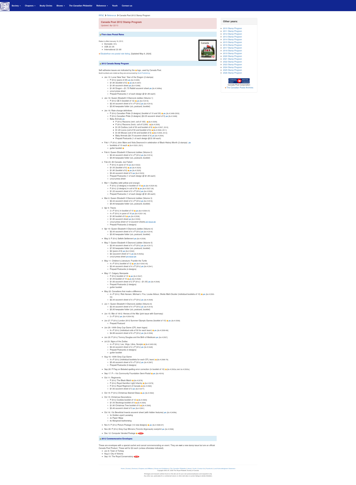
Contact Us (201, 468)
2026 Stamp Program (232, 72)
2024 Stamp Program (232, 67)
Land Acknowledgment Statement (224, 468)
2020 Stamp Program (232, 56)
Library (189, 468)
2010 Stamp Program (232, 28)
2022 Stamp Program (232, 61)
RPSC (101, 15)
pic (129, 80)
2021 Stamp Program (232, 58)
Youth (194, 468)
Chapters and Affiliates (146, 468)
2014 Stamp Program (232, 39)
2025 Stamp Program (232, 70)
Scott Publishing (144, 73)
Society (128, 468)
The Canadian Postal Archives (239, 87)
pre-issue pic (151, 222)
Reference (111, 15)
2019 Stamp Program (232, 53)
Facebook (209, 468)
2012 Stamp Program (232, 33)
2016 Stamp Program (232, 45)
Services (134, 468)
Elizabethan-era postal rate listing (115, 53)
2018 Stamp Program (232, 50)
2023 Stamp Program (232, 64)
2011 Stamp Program (232, 31)
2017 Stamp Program (232, 47)
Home (123, 468)
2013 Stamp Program (232, 36)
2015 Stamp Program (232, 42)
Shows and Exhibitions (161, 468)
